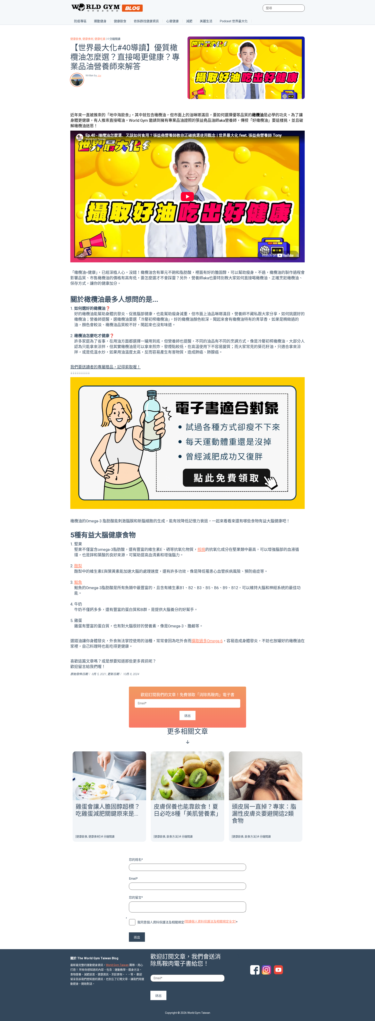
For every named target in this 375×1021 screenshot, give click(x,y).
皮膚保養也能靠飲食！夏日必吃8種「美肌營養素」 (187, 810)
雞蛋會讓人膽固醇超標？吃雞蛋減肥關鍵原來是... (108, 810)
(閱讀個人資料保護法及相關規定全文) (210, 921)
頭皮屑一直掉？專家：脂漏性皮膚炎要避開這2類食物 (264, 813)
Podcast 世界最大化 (234, 21)
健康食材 (87, 38)
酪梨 (78, 566)
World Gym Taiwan (117, 965)
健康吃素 (100, 38)
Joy (99, 75)
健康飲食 (120, 21)
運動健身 (100, 21)
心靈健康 (172, 21)
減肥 (189, 21)
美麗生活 (206, 21)
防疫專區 (80, 21)
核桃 (201, 549)
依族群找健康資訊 (146, 21)
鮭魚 (78, 582)
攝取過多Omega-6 (207, 641)
